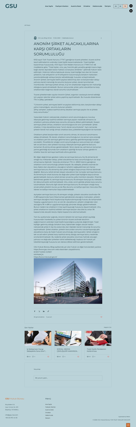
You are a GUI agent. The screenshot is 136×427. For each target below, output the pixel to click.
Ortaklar (48, 412)
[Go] (128, 425)
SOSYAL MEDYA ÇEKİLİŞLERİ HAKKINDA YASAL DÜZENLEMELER (67, 350)
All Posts (27, 25)
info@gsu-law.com (11, 415)
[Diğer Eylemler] (101, 38)
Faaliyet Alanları (50, 407)
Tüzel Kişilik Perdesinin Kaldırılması (96, 350)
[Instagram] (131, 5)
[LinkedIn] (131, 10)
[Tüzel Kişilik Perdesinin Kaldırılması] (98, 338)
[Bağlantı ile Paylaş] (48, 311)
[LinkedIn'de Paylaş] (44, 311)
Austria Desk (49, 410)
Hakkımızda (49, 415)
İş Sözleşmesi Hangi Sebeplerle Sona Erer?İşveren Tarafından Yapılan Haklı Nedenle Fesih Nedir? (38, 350)
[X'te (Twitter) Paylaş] (39, 311)
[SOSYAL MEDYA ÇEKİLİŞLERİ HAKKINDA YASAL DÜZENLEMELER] (68, 338)
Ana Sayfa (48, 404)
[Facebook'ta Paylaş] (35, 311)
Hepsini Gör (107, 327)
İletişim (47, 418)
